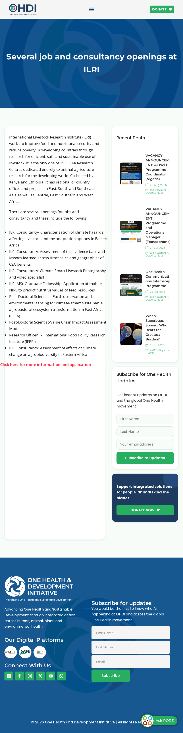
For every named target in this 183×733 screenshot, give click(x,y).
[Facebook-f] (19, 676)
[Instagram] (29, 676)
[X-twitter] (40, 676)
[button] (91, 9)
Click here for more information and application (46, 364)
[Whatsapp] (61, 676)
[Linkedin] (8, 676)
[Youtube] (50, 676)
